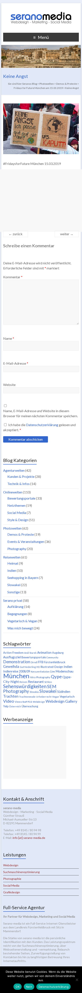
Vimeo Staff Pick (23, 701)
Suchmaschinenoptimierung (21, 872)
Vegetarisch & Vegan (22, 621)
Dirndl (34, 662)
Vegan (55, 696)
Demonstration (16, 661)
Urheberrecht (44, 696)
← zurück (15, 234)
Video (8, 701)
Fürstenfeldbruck (54, 662)
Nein (29, 986)
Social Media (16, 513)
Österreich (15, 706)
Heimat (12, 563)
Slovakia (34, 691)
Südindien (63, 691)
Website (9, 385)
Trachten (11, 696)
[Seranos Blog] (41, 8)
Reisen (23, 682)
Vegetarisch (67, 696)
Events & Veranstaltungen (25, 541)
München (16, 675)
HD (38, 667)
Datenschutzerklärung (42, 425)
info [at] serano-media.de (29, 837)
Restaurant (36, 681)
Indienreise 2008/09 (16, 671)
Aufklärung (15, 606)
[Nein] (77, 980)
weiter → (66, 234)
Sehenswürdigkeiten (24, 686)
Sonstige (13, 592)
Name (8, 338)
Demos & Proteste (20, 534)
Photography (16, 549)
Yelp (6, 706)
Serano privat (12, 600)
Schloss (48, 682)
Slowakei (13, 585)
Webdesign (39, 701)
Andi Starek (30, 652)
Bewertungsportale (21, 498)
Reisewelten (12, 557)
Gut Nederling (28, 667)
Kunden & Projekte (20, 476)
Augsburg (57, 652)
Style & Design (17, 520)
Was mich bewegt (20, 628)
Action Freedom (13, 652)
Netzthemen (16, 505)
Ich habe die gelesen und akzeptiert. (39, 427)
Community (52, 657)
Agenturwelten (14, 470)
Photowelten (12, 528)
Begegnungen (17, 614)
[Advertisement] (41, 200)
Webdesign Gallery (61, 701)
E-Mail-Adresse (15, 363)
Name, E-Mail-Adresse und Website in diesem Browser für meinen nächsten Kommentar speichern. (40, 413)
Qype (56, 676)
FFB (40, 662)
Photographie (12, 878)
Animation (44, 652)
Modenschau (64, 671)
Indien (11, 570)
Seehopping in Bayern (22, 578)
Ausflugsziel (12, 657)
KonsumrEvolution (40, 671)
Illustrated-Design (51, 666)
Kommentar (12, 277)
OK (18, 986)
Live (52, 671)
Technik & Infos (18, 484)
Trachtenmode (27, 696)
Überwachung (30, 706)
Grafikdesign (11, 892)
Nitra (33, 677)
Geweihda (11, 666)
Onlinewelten (12, 492)
